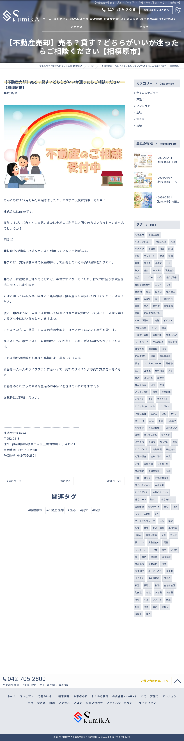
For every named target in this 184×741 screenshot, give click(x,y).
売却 (170, 256)
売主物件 (139, 571)
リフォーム (140, 550)
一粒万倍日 (167, 299)
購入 (137, 270)
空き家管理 (169, 585)
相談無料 (152, 349)
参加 (168, 471)
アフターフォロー (153, 363)
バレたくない (141, 392)
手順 (137, 478)
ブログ (174, 550)
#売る (72, 510)
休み (161, 521)
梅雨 (157, 585)
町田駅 (138, 592)
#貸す (84, 510)
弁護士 (138, 614)
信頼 (175, 507)
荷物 (137, 435)
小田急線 (172, 528)
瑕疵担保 (169, 270)
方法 (151, 421)
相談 (162, 249)
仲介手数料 (171, 277)
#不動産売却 (55, 510)
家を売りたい (167, 499)
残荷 (153, 356)
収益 (148, 292)
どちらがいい (141, 492)
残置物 (138, 292)
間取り (165, 607)
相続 (139, 125)
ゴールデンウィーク (145, 521)
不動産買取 (160, 242)
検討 (137, 378)
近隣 (162, 385)
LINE (164, 414)
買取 (173, 242)
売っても (164, 442)
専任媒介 (139, 428)
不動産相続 (165, 356)
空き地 (147, 371)
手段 (160, 421)
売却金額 (139, 507)
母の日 (158, 292)
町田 (170, 249)
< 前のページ (13, 481)
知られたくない (142, 485)
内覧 (157, 320)
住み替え (170, 292)
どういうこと (141, 449)
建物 (137, 299)
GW (156, 514)
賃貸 (146, 528)
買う (164, 550)
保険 (148, 592)
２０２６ (139, 578)
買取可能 (157, 335)
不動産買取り (161, 478)
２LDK (138, 535)
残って (153, 499)
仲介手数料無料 (142, 285)
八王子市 (139, 442)
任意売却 (139, 349)
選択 (137, 371)
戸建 (137, 306)
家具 (168, 456)
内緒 (164, 564)
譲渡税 (160, 378)
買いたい (139, 542)
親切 (164, 328)
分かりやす (153, 507)
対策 (137, 528)
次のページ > (114, 481)
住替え (147, 478)
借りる (167, 578)
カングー (148, 277)
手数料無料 (153, 578)
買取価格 (152, 564)
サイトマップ (147, 702)
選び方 (154, 414)
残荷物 (169, 363)
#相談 (96, 510)
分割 (146, 270)
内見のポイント (160, 492)
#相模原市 (35, 510)
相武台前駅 (158, 528)
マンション (143, 106)
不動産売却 (153, 235)
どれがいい (171, 428)
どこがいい (164, 406)
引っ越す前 (162, 464)
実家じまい (171, 335)
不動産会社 (140, 414)
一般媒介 (171, 421)
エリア (158, 285)
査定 (155, 607)
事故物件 (170, 449)
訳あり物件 (156, 456)
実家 (170, 521)
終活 (137, 585)
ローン (154, 328)
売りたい (165, 435)
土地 (139, 112)
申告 (148, 614)
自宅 (153, 385)
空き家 (140, 119)
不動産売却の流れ (153, 313)
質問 (137, 313)
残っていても (150, 435)
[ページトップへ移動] (177, 681)
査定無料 (168, 306)
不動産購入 (140, 356)
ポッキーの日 (155, 571)
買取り (147, 585)
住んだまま (140, 385)
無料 (174, 442)
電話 (166, 542)
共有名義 (148, 378)
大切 (163, 535)
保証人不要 (151, 535)
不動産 (151, 249)
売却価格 (139, 564)
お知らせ (139, 399)
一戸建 (154, 550)
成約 (162, 256)
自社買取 (166, 557)
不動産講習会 (155, 471)
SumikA (157, 270)
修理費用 (172, 342)
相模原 (158, 263)
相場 (146, 607)
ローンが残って (142, 320)
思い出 (173, 535)
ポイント (168, 320)
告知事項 (157, 449)
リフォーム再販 (142, 514)
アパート (157, 600)
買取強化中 (153, 542)
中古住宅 (159, 485)
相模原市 (139, 235)
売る (146, 306)
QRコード (140, 421)
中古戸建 (139, 249)
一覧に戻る (64, 481)
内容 (168, 285)
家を (150, 399)
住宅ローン (140, 499)
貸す (170, 371)
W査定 (147, 299)
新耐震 (169, 592)
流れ (155, 392)
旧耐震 (158, 592)
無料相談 (159, 371)
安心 (166, 507)
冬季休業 (166, 392)
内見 (137, 277)
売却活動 (139, 471)
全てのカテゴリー (147, 92)
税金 (137, 607)
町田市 (156, 306)
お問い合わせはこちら (156, 10)
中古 (146, 600)
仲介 (159, 277)
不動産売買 (140, 328)
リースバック (141, 342)
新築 (168, 600)
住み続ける (158, 342)
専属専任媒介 (155, 428)
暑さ (144, 557)
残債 (164, 349)
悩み (137, 363)
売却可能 (148, 464)
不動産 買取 (141, 335)
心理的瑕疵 (140, 456)
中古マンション (142, 242)
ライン (174, 414)
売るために (162, 399)
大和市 (151, 442)
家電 (137, 464)
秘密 (137, 263)
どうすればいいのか (145, 406)
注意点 (154, 557)
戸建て (140, 99)
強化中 (169, 571)
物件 (137, 600)
